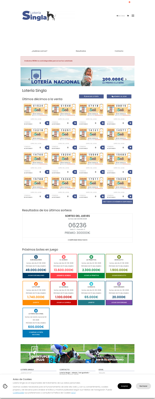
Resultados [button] (81, 51)
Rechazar (143, 386)
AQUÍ (73, 392)
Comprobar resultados (77, 240)
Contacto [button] (119, 51)
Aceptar (124, 386)
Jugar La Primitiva (91, 275)
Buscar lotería (92, 96)
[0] (129, 16)
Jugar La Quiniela (64, 302)
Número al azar (120, 96)
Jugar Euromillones (36, 275)
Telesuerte (102, 373)
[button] (29, 79)
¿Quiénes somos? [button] (39, 51)
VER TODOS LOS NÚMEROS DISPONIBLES (117, 202)
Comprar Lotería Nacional (36, 333)
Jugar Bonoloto (119, 275)
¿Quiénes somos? (26, 373)
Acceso (121, 16)
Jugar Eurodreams (119, 302)
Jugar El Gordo (64, 275)
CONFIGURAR (18, 392)
